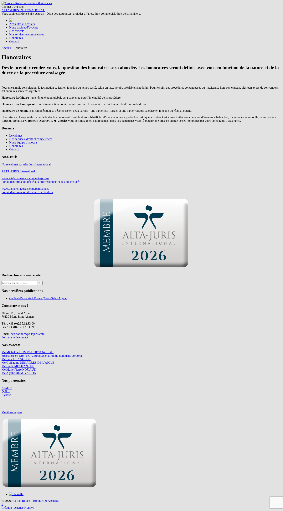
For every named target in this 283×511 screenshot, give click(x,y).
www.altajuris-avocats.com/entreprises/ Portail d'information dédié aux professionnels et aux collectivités (41, 180)
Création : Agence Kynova (18, 507)
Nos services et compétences (26, 34)
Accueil (6, 48)
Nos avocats (16, 31)
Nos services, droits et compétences (30, 139)
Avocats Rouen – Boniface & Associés (35, 500)
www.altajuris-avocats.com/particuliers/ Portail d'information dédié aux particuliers (27, 190)
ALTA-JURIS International (18, 171)
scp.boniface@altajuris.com (27, 334)
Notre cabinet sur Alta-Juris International (26, 164)
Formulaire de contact (15, 337)
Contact (14, 41)
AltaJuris (7, 388)
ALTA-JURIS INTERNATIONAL (23, 10)
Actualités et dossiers (22, 24)
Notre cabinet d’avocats (23, 27)
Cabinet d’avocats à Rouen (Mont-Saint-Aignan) (38, 298)
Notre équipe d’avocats (23, 142)
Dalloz (6, 391)
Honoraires (16, 37)
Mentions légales (12, 412)
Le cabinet (15, 135)
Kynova (6, 395)
